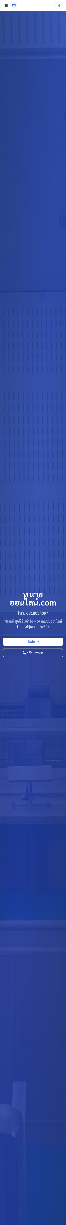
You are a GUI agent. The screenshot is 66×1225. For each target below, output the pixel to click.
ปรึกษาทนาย (35, 653)
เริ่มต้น (31, 642)
